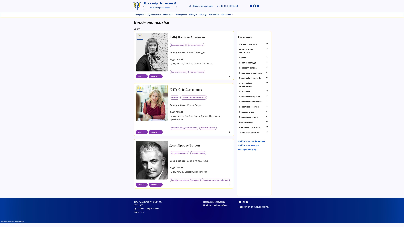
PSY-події (203, 15)
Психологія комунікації (250, 97)
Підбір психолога (154, 15)
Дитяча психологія (248, 44)
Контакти (142, 76)
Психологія (244, 91)
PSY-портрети (181, 15)
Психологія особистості (250, 102)
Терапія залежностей (249, 132)
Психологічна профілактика (245, 84)
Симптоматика (246, 122)
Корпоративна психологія (246, 51)
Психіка (242, 58)
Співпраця (167, 15)
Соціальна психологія (249, 127)
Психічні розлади (247, 63)
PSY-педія (193, 15)
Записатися (155, 76)
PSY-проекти (226, 15)
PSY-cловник (214, 15)
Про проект (139, 15)
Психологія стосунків (249, 107)
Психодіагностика (247, 68)
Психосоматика (246, 112)
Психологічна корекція (250, 78)
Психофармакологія (248, 117)
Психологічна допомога (250, 73)
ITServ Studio (20, 221)
